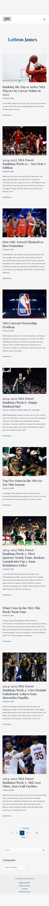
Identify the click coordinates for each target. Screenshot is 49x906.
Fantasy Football (9, 410)
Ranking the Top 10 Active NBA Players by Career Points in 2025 (24, 91)
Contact (25, 889)
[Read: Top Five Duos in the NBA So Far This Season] (24, 461)
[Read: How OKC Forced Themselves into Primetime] (24, 223)
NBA (12, 98)
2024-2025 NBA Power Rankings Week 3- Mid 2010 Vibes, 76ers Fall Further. (22, 782)
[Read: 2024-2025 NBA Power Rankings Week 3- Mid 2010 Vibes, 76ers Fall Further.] (24, 754)
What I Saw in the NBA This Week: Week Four (21, 610)
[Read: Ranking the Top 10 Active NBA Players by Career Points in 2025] (24, 67)
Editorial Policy (24, 892)
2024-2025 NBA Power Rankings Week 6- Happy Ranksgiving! (20, 402)
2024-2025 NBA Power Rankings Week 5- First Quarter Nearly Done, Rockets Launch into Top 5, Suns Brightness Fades (23, 557)
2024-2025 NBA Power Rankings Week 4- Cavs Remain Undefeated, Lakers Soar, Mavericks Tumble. (24, 692)
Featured (6, 98)
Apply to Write (24, 883)
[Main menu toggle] (44, 19)
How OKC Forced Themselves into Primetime (23, 244)
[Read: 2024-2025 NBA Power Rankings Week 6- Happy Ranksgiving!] (24, 381)
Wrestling (35, 410)
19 (37, 832)
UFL (29, 410)
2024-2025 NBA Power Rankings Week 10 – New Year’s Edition (24, 164)
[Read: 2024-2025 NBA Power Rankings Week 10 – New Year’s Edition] (24, 141)
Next (24, 837)
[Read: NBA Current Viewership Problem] (24, 304)
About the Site (24, 886)
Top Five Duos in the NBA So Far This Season (22, 482)
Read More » (7, 115)
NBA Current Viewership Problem (20, 325)
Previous (24, 828)
